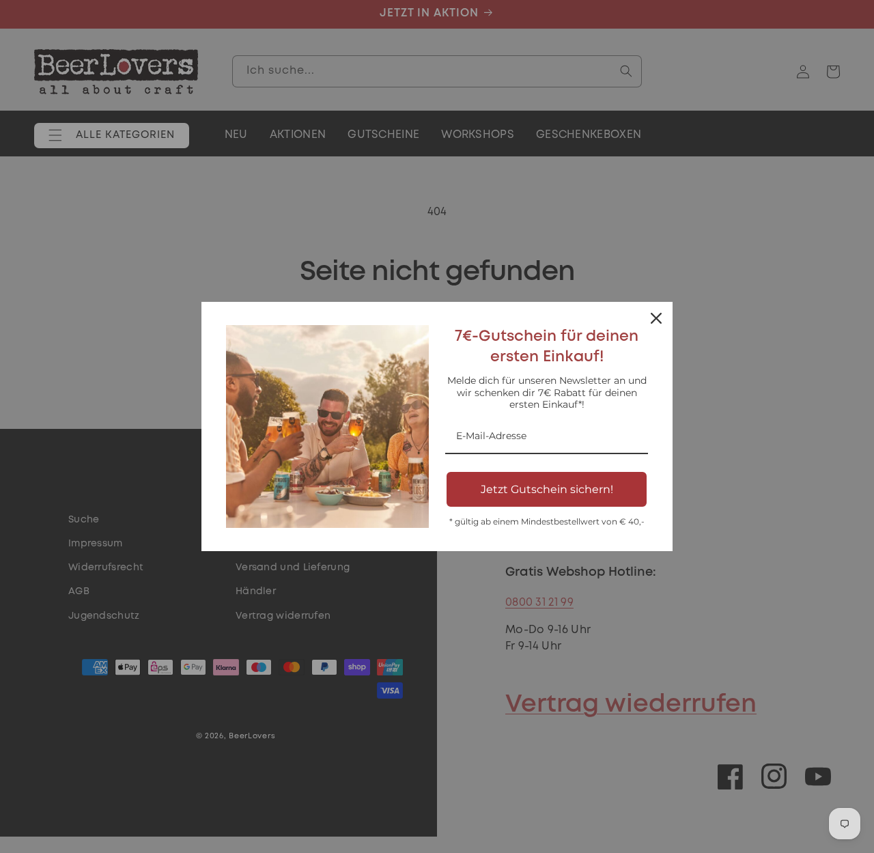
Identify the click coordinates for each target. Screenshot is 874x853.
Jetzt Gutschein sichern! (547, 489)
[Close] (656, 318)
